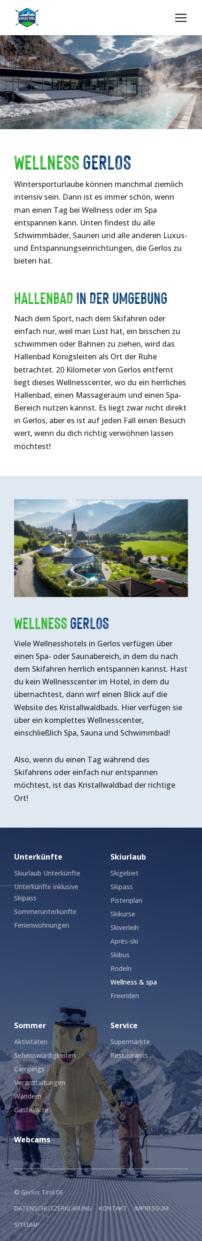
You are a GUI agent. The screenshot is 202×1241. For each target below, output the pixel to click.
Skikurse (122, 913)
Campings (29, 1068)
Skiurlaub (128, 857)
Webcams (32, 1139)
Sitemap (26, 1224)
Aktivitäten (30, 1041)
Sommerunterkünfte (45, 911)
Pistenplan (126, 900)
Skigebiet (124, 873)
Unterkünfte (38, 857)
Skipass (121, 886)
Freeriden (124, 995)
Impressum (151, 1208)
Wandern (27, 1096)
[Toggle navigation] (181, 18)
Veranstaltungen (39, 1082)
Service (124, 1025)
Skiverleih (124, 927)
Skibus (120, 954)
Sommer (30, 1025)
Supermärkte (130, 1041)
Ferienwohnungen (41, 925)
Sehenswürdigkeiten (45, 1055)
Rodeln (121, 968)
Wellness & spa (133, 981)
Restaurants (129, 1055)
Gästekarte (31, 1109)
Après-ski (124, 941)
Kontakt (113, 1208)
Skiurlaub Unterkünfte (47, 873)
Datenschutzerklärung (53, 1208)
